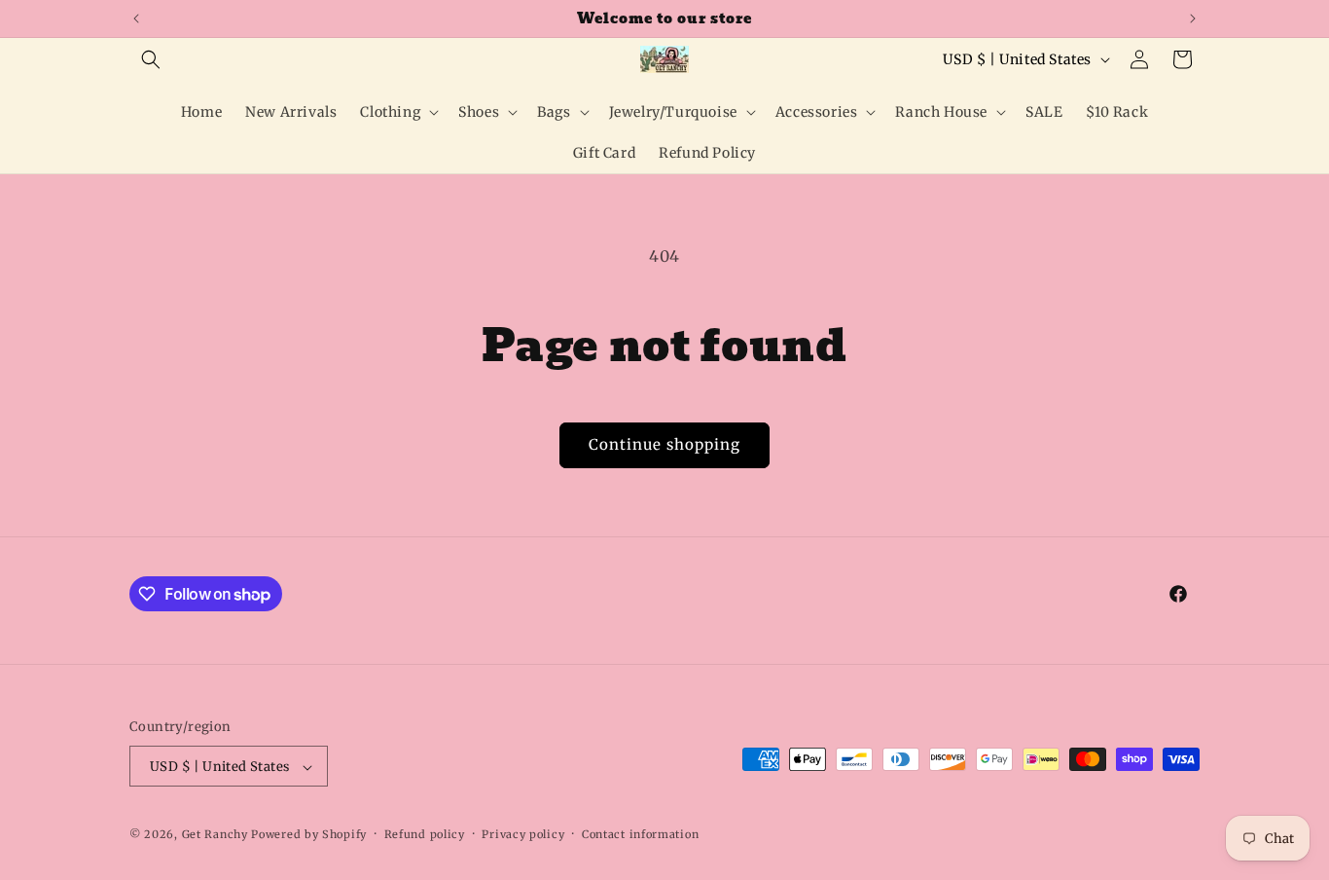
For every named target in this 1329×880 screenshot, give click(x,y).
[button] (150, 59)
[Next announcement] (1192, 18)
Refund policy (424, 834)
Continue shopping (664, 444)
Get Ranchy (215, 835)
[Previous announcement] (136, 18)
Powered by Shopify (309, 835)
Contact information (640, 834)
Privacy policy (523, 834)
